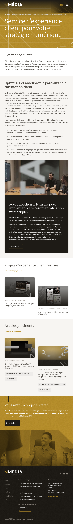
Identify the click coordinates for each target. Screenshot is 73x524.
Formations (23, 508)
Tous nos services (25, 511)
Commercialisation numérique (29, 487)
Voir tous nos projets (12, 271)
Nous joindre (61, 5)
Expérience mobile (25, 493)
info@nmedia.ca (53, 496)
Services (7, 14)
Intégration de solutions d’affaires (30, 496)
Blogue (7, 488)
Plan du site (30, 519)
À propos (8, 484)
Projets (7, 480)
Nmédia (10, 518)
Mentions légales (20, 519)
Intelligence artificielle (27, 499)
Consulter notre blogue (13, 331)
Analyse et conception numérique (30, 483)
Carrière (7, 492)
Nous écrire (15, 246)
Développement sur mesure (28, 490)
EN (56, 5)
